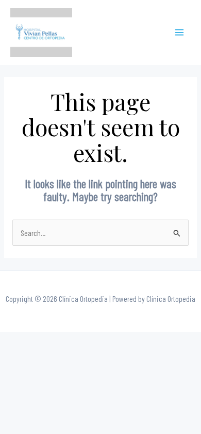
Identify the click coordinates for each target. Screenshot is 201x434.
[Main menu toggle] (180, 33)
